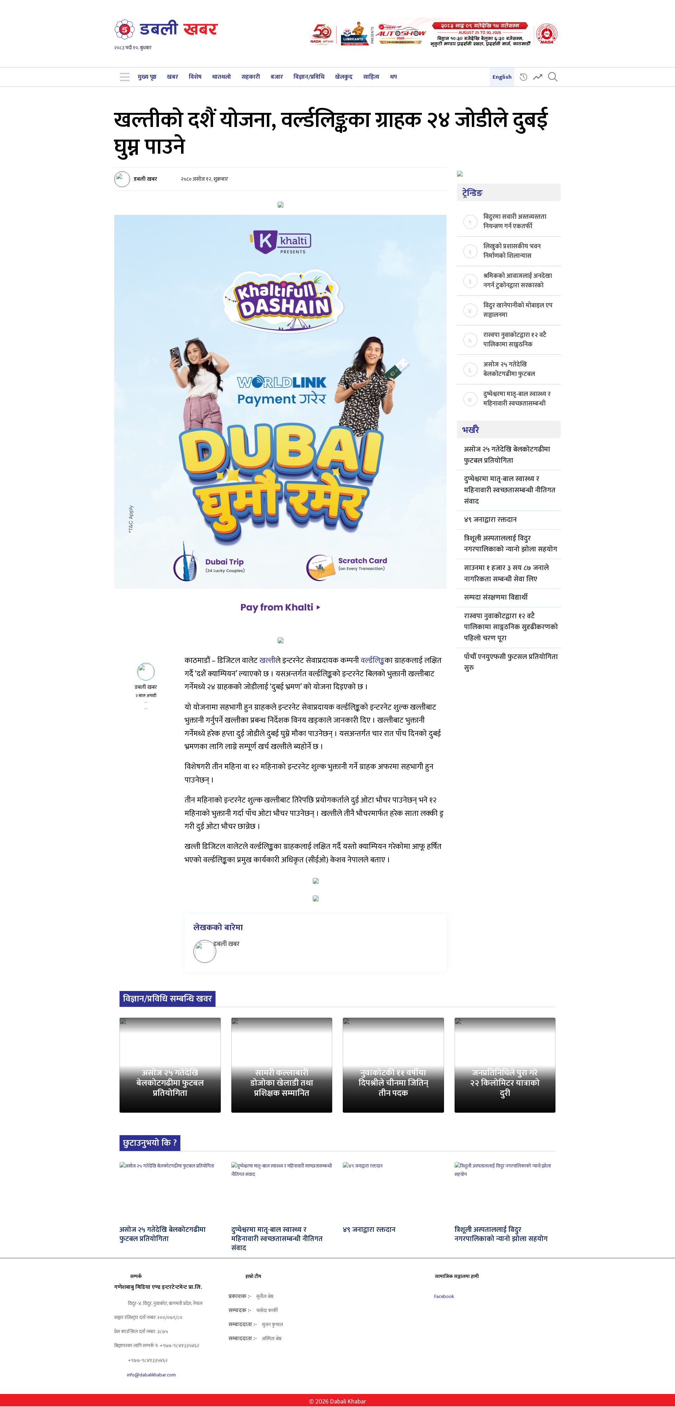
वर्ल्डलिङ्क (373, 660)
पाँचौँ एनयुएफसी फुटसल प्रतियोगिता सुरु (511, 662)
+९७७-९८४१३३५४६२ (147, 1360)
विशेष (195, 77)
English (502, 77)
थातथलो (221, 77)
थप (393, 77)
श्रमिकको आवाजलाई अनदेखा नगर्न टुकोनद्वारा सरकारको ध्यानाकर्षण (517, 280)
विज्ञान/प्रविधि (309, 77)
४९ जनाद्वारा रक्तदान (490, 520)
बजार (277, 77)
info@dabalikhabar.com (151, 1375)
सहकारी (251, 77)
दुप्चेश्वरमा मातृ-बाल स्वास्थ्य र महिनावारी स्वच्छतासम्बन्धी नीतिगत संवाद (517, 398)
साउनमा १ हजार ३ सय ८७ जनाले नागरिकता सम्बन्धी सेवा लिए (506, 573)
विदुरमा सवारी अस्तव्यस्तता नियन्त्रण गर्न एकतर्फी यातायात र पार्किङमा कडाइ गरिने (514, 221)
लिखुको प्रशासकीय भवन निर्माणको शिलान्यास (512, 251)
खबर (172, 77)
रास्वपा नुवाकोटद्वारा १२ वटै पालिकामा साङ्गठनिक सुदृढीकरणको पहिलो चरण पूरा (514, 339)
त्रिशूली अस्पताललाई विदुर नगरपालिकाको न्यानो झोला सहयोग (510, 544)
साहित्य (371, 77)
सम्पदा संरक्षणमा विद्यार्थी (496, 597)
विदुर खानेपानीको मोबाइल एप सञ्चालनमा (518, 310)
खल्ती (267, 660)
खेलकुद (344, 77)
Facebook (443, 1296)
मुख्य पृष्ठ (147, 77)
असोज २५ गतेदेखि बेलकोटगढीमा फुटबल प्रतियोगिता (509, 369)
